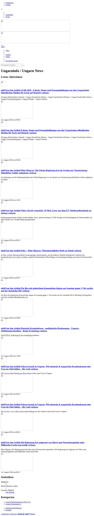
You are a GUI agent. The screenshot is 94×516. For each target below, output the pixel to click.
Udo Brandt (10, 492)
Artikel (8, 55)
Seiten (8, 57)
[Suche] (2, 45)
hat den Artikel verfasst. (45, 91)
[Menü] (2, 9)
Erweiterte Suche (12, 61)
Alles (7, 51)
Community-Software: (18, 514)
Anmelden (9, 15)
